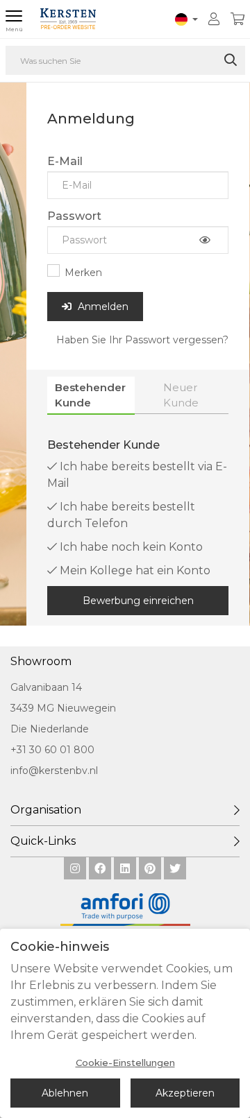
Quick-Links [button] (43, 841)
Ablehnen (65, 1093)
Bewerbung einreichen (138, 600)
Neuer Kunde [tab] (181, 395)
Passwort (74, 216)
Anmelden (101, 306)
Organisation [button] (45, 809)
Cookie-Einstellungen (125, 1063)
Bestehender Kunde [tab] (90, 395)
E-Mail (65, 161)
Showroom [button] (41, 661)
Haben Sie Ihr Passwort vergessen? (142, 340)
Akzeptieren (185, 1093)
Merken (83, 272)
